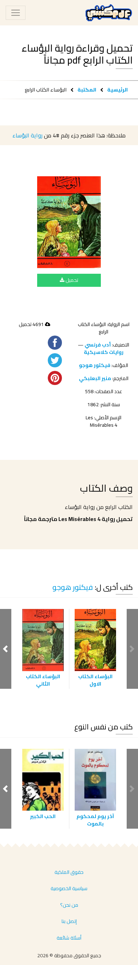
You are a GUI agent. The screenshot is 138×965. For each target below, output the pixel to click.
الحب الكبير (43, 816)
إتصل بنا (69, 921)
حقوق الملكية (69, 872)
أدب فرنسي (98, 344)
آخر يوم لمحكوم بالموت (95, 820)
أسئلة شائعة (69, 937)
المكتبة (86, 89)
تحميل (71, 280)
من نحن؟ (69, 905)
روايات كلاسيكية (103, 352)
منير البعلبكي (95, 378)
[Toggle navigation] (15, 13)
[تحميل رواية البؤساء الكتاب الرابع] (69, 222)
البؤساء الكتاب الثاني (43, 680)
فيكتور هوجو (94, 365)
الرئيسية (117, 89)
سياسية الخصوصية (69, 888)
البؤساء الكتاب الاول (95, 680)
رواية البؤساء (27, 135)
